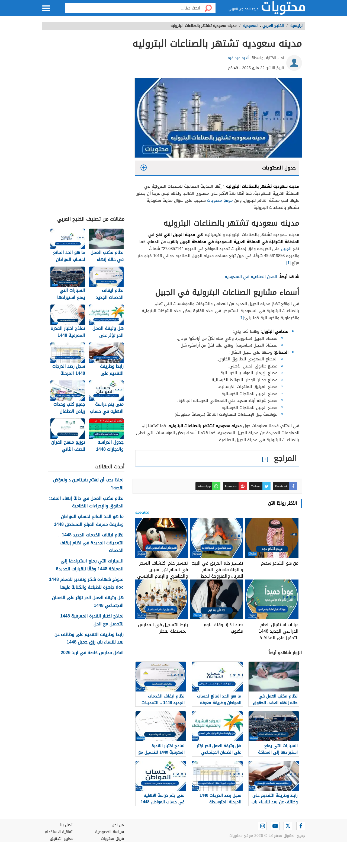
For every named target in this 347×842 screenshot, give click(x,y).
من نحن (118, 825)
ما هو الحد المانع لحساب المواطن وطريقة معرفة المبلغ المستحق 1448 (89, 521)
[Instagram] (262, 826)
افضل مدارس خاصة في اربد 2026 (92, 653)
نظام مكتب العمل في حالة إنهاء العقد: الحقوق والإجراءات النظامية (86, 502)
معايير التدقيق (61, 838)
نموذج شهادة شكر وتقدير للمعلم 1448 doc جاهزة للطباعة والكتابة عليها (86, 583)
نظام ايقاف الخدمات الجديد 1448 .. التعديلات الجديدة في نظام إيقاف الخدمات (91, 543)
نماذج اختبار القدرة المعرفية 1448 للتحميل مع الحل (92, 620)
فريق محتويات (112, 838)
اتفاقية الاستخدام (59, 831)
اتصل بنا (66, 825)
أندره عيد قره (238, 58)
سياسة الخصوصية (109, 831)
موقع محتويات (220, 200)
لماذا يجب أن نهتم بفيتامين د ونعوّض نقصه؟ (88, 484)
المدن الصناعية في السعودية (251, 276)
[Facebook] (300, 826)
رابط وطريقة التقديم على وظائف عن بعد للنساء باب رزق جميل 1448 (89, 638)
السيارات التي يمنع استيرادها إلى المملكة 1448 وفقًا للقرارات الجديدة (90, 565)
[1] (288, 263)
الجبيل (285, 248)
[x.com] (288, 826)
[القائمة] (46, 8)
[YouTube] (275, 826)
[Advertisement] (86, 126)
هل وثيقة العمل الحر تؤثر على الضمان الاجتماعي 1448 (88, 602)
